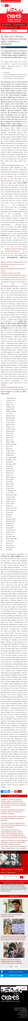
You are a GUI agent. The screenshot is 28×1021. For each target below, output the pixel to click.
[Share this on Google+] (15, 791)
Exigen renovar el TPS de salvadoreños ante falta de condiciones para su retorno (11, 961)
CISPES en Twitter (15, 975)
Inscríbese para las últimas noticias (10, 1)
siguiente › (17, 966)
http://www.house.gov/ (7, 181)
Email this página (20, 791)
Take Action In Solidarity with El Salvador (12, 871)
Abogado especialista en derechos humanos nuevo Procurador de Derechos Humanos (13, 812)
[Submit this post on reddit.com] (12, 791)
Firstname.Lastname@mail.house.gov (16, 249)
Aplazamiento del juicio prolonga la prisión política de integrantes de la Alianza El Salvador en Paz (13, 938)
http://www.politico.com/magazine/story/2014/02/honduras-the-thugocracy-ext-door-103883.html (14, 264)
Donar (14, 31)
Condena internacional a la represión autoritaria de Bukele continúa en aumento (13, 818)
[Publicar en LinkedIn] (8, 791)
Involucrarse (12, 28)
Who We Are (6, 24)
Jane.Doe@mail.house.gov (12, 251)
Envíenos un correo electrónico (20, 1009)
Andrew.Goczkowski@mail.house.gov (12, 165)
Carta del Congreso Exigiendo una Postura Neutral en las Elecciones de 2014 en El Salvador (13, 825)
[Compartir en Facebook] (2, 791)
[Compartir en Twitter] (5, 791)
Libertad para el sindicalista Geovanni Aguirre (11, 915)
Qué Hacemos (20, 24)
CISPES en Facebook (15, 972)
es (6, 5)
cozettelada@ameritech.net (9, 286)
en (3, 5)
